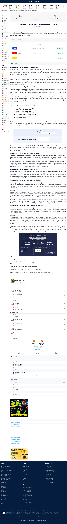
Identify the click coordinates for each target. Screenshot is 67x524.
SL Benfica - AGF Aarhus (49, 478)
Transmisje (6, 10)
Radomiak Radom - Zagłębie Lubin (7, 475)
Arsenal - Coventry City (49, 467)
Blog (25, 506)
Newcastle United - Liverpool (6, 479)
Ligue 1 (24, 471)
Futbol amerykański (13, 10)
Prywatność (12, 506)
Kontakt (2, 506)
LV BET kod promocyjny (27, 494)
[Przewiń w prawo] (64, 6)
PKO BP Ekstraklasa (26, 465)
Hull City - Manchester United (6, 465)
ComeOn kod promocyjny (27, 498)
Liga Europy (3, 488)
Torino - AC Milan (4, 482)
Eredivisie (3, 499)
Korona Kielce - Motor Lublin (6, 466)
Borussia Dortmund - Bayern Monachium (8, 471)
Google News (34, 506)
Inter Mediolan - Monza (5, 469)
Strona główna (2, 10)
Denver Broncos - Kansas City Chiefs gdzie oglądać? (27, 10)
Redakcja (7, 506)
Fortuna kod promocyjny (27, 487)
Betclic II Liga (25, 475)
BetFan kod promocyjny (27, 492)
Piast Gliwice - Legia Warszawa (6, 467)
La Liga (24, 467)
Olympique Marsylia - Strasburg (50, 469)
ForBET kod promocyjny (27, 490)
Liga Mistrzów (25, 473)
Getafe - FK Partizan (48, 481)
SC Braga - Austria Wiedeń (49, 482)
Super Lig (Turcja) (4, 500)
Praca (22, 506)
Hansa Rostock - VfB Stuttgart (50, 470)
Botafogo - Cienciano (48, 475)
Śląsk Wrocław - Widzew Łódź (6, 470)
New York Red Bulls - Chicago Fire (7, 474)
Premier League (26, 466)
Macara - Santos (48, 477)
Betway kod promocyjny (27, 500)
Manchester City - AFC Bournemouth (7, 477)
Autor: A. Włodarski (22, 28)
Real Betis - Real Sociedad (49, 466)
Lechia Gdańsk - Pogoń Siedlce (50, 471)
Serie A (24, 470)
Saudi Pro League (26, 478)
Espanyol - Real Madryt (5, 473)
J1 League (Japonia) (26, 477)
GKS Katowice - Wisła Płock (6, 478)
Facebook (29, 506)
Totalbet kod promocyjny (27, 495)
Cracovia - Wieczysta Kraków (50, 465)
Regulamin (18, 506)
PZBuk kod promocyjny (27, 496)
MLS (2, 503)
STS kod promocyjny (26, 488)
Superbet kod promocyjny (27, 486)
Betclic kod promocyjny (27, 491)
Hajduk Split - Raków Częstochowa (51, 479)
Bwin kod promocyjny (27, 502)
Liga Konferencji (4, 487)
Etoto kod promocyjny (27, 499)
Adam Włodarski (19, 280)
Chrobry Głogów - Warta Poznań (50, 473)
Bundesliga (25, 469)
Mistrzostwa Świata (26, 479)
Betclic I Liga (25, 474)
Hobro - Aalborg (48, 474)
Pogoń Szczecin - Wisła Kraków (6, 481)
